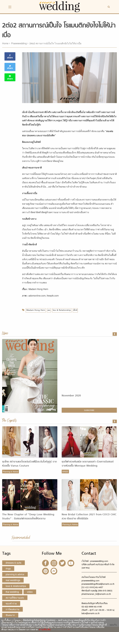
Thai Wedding (12, 591)
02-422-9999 (88, 587)
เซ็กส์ (75, 310)
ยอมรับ (113, 624)
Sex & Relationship (62, 310)
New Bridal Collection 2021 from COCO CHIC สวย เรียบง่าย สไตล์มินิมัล (89, 516)
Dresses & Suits (13, 562)
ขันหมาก (10, 615)
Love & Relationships (16, 586)
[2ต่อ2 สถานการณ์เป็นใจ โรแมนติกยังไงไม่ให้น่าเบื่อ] (115, 421)
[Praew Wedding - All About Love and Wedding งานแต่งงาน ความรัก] (59, 6)
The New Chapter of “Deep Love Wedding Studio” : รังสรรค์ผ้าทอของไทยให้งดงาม (28, 516)
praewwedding (19, 43)
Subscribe (89, 410)
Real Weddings (13, 580)
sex (48, 310)
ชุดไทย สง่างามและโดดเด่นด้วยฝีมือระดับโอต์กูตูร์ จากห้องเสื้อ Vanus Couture (29, 464)
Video (30, 591)
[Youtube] (71, 563)
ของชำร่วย (11, 603)
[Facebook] (46, 563)
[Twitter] (63, 563)
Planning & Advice (10, 471)
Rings (8, 568)
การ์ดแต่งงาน (12, 609)
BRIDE (65, 471)
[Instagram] (54, 563)
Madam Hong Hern (35, 310)
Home (5, 43)
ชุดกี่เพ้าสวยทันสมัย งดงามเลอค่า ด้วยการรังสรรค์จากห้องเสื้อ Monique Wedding (87, 464)
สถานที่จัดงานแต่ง (15, 597)
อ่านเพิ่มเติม (44, 629)
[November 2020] (115, 334)
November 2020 (71, 396)
